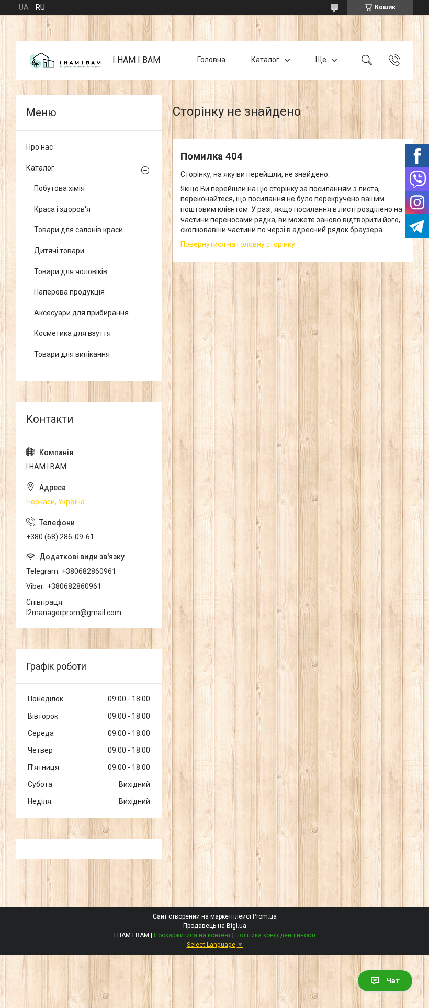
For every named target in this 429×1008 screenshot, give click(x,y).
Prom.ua (265, 916)
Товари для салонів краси (78, 229)
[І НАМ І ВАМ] (65, 60)
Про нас (39, 147)
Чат (393, 981)
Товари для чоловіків (70, 271)
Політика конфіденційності (275, 935)
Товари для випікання (72, 354)
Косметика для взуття (72, 333)
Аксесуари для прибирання (81, 313)
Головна (211, 59)
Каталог (265, 59)
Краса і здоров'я (62, 209)
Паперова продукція (69, 292)
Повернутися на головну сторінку (237, 244)
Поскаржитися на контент (192, 935)
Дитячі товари (59, 250)
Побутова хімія (59, 188)
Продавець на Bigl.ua (214, 926)
